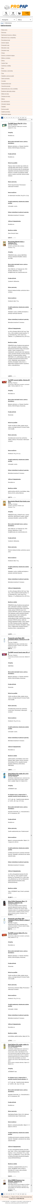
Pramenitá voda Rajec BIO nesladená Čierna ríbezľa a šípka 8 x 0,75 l (19, 920)
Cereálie (3, 81)
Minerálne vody (5, 48)
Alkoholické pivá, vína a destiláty (9, 88)
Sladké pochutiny (5, 111)
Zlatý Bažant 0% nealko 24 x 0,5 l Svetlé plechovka (18, 774)
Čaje (2, 73)
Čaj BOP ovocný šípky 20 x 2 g (17, 933)
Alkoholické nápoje (6, 114)
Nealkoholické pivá (6, 83)
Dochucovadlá (5, 109)
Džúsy (3, 60)
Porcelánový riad (5, 40)
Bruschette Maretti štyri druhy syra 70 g (19, 502)
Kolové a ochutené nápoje (8, 55)
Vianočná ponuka (5, 86)
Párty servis (4, 30)
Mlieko (3, 99)
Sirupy (3, 53)
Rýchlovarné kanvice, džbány (8, 35)
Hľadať (6, 14)
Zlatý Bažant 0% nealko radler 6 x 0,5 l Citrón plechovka (18, 1045)
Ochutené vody (5, 50)
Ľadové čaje (4, 63)
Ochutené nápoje (5, 104)
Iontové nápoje (5, 42)
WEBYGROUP (24, 1202)
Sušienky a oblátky (6, 65)
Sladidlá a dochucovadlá (7, 76)
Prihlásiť (13, 14)
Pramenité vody (5, 45)
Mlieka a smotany (5, 58)
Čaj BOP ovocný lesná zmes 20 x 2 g (19, 653)
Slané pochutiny (5, 78)
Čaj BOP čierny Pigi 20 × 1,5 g (17, 123)
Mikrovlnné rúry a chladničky (8, 37)
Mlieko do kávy (5, 94)
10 (23, 117)
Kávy (2, 68)
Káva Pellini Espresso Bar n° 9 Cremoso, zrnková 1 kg (17, 902)
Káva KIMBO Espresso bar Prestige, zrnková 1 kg (16, 1180)
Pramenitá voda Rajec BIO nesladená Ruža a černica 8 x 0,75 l (18, 639)
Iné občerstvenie (5, 101)
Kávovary (3, 32)
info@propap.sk (13, 1198)
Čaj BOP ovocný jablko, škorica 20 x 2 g (19, 380)
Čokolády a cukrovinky (7, 71)
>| (25, 117)
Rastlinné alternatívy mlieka (8, 91)
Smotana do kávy (5, 96)
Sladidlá (3, 106)
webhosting (13, 1202)
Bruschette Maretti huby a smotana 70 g (16, 242)
